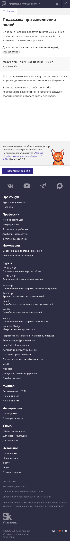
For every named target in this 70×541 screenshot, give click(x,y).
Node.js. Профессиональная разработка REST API (23, 156)
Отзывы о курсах (12, 472)
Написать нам (10, 453)
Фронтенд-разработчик (15, 229)
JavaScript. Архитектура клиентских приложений (23, 295)
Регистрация (57, 4)
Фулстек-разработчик (15, 238)
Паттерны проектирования (17, 354)
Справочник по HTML (14, 391)
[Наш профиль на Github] (59, 531)
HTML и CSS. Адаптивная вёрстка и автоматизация (23, 278)
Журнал (8, 386)
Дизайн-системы (12, 378)
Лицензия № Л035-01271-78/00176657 (24, 491)
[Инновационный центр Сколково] (10, 518)
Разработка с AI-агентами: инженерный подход (28, 335)
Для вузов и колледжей (15, 435)
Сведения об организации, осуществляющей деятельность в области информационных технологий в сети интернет (35, 504)
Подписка (8, 207)
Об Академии (10, 413)
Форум (6, 462)
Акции (6, 467)
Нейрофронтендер (13, 219)
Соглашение (9, 481)
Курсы (7, 263)
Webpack (7, 368)
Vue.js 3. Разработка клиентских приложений (22, 310)
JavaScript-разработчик (15, 234)
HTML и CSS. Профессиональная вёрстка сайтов (22, 270)
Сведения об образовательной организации (27, 496)
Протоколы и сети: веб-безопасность (23, 359)
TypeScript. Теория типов (16, 345)
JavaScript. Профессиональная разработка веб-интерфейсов (30, 287)
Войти (66, 4)
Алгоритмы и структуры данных (20, 349)
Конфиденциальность (15, 486)
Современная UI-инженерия (18, 255)
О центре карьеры (13, 418)
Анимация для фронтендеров (19, 340)
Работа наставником (14, 431)
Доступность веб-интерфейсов (20, 373)
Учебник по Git (11, 396)
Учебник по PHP (11, 400)
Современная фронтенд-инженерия (22, 250)
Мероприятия (10, 458)
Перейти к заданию (18, 170)
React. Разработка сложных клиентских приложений (28, 303)
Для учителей (10, 440)
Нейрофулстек (11, 224)
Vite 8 (6, 364)
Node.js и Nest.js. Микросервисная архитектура (19, 328)
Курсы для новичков (14, 202)
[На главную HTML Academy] (3, 4)
